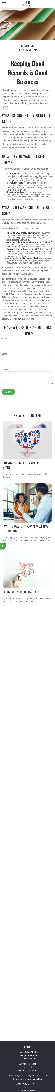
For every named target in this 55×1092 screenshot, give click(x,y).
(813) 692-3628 (31, 1055)
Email (4, 354)
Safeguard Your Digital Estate (22, 591)
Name (4, 339)
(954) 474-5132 (31, 1052)
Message (6, 369)
